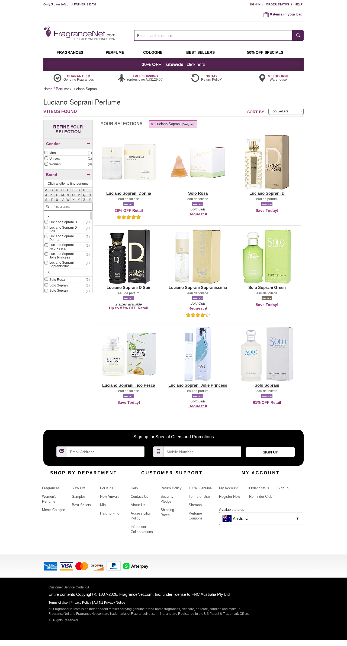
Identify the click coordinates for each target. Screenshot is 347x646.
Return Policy (171, 488)
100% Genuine (200, 488)
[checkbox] (68, 153)
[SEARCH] (298, 35)
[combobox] (219, 35)
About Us (138, 505)
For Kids (106, 488)
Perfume (63, 89)
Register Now (229, 496)
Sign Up (270, 452)
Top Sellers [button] (279, 111)
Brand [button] (51, 174)
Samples (79, 496)
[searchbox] (213, 35)
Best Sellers (81, 505)
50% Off (78, 488)
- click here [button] (173, 64)
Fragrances (51, 488)
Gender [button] (53, 143)
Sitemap (195, 505)
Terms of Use (199, 496)
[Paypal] (114, 565)
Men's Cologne (53, 510)
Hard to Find (109, 513)
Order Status (277, 4)
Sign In (255, 4)
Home (48, 89)
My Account (228, 488)
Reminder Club (260, 496)
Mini (103, 505)
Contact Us (139, 496)
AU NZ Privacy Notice (109, 602)
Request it (197, 214)
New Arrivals (110, 496)
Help (299, 4)
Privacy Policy (80, 602)
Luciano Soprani (174, 124)
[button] (57, 195)
